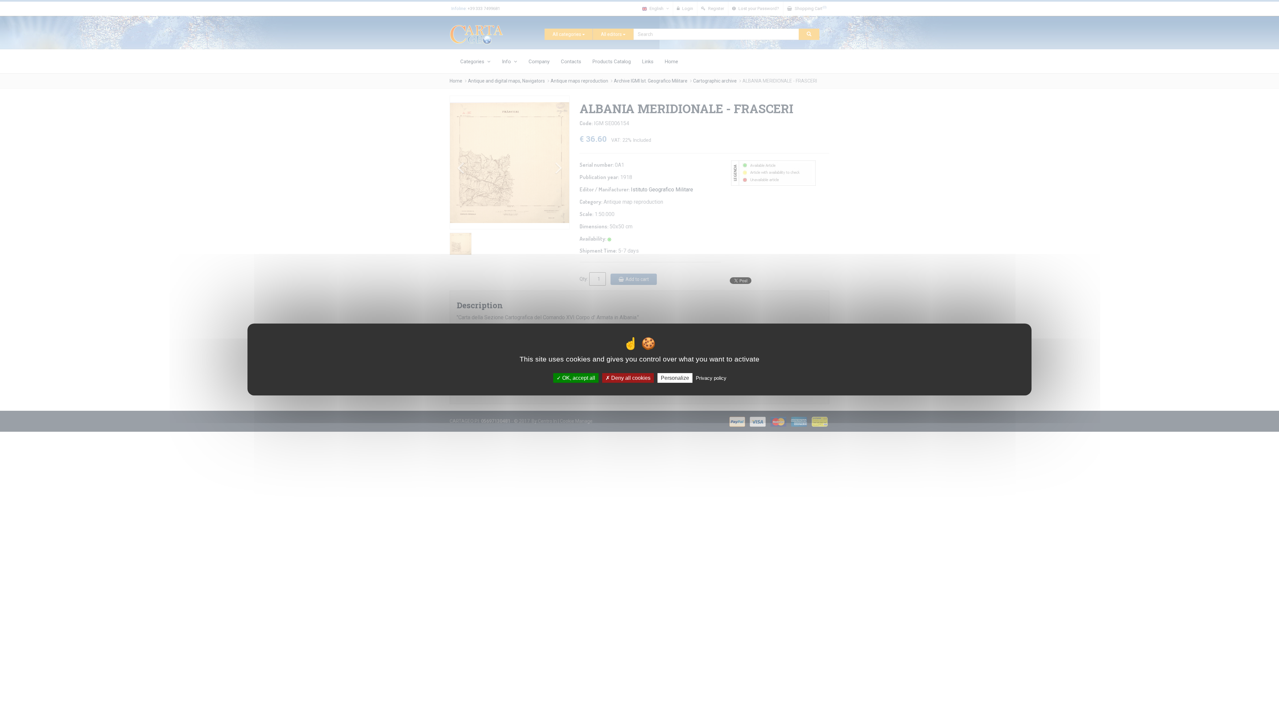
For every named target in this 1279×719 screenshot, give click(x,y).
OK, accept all (578, 378)
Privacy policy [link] (711, 378)
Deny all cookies (630, 378)
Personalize (675, 378)
